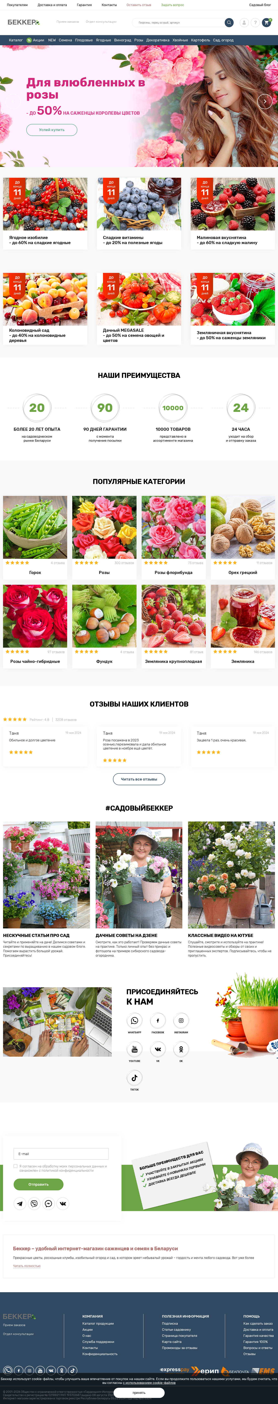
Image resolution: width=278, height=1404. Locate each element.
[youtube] (40, 1370)
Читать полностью (26, 1266)
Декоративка (158, 40)
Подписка (170, 1323)
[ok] (62, 1370)
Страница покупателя (179, 1336)
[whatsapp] (8, 1370)
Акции (38, 40)
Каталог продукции (98, 1323)
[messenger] (48, 1203)
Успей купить (52, 130)
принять (139, 1393)
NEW (52, 40)
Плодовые (84, 40)
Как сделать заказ (258, 1323)
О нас (86, 1336)
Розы (138, 40)
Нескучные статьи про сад (36, 935)
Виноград (122, 40)
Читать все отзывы (139, 779)
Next (265, 101)
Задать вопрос (172, 5)
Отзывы (249, 1354)
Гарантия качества (258, 1336)
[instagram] (29, 1370)
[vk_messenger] (62, 1203)
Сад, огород (223, 40)
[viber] (34, 1203)
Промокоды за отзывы (179, 1348)
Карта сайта (172, 1342)
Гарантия (84, 5)
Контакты (109, 5)
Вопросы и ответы (258, 1348)
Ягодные (103, 40)
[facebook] (18, 1370)
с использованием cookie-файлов (149, 1383)
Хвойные (180, 40)
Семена (65, 40)
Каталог (16, 40)
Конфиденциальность (99, 1354)
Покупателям (17, 5)
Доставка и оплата (52, 5)
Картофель (200, 40)
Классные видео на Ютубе (220, 935)
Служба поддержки (98, 1342)
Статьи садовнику (176, 1330)
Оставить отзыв (139, 5)
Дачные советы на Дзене (126, 935)
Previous (13, 101)
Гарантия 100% (255, 1342)
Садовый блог (260, 5)
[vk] (51, 1370)
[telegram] (20, 1203)
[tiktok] (72, 1370)
